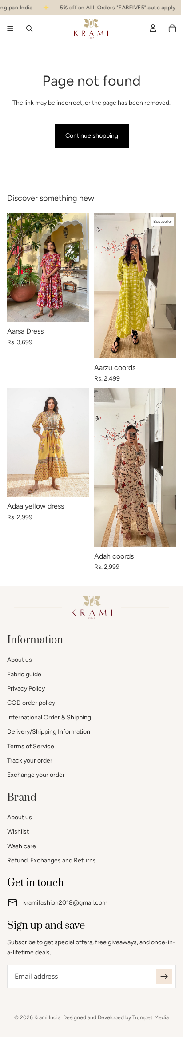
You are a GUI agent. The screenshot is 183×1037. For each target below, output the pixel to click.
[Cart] (172, 28)
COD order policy (31, 703)
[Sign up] (164, 976)
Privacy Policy (26, 688)
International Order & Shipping (49, 717)
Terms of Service (30, 746)
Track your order (29, 760)
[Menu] (10, 29)
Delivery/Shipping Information (48, 731)
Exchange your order (36, 775)
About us (19, 660)
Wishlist (18, 832)
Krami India (47, 1017)
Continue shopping (91, 135)
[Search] (29, 28)
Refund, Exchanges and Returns (51, 860)
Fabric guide (24, 674)
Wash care (21, 846)
